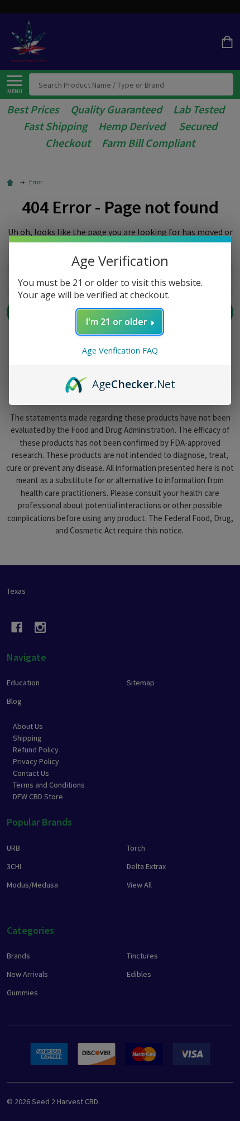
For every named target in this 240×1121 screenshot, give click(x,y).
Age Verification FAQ (120, 350)
